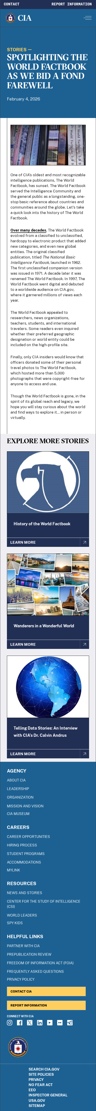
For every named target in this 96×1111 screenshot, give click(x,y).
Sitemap (37, 1106)
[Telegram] (70, 1024)
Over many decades (28, 230)
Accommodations (24, 862)
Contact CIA (21, 991)
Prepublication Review (29, 954)
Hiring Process (22, 845)
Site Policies (41, 1074)
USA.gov (37, 1100)
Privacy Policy (20, 979)
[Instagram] (10, 1024)
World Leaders (22, 915)
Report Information (72, 4)
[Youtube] (50, 1024)
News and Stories (24, 893)
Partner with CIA (23, 946)
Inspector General (48, 1095)
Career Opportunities (28, 837)
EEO (32, 1090)
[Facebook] (20, 1024)
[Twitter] (30, 1024)
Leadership (18, 789)
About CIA (16, 780)
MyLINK (13, 870)
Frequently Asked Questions (35, 971)
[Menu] (87, 17)
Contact (11, 4)
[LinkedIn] (40, 1024)
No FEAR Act (41, 1085)
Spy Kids (15, 923)
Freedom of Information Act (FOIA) (40, 963)
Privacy (36, 1080)
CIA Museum (18, 814)
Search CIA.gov (44, 1069)
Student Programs (26, 854)
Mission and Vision (25, 806)
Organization (20, 797)
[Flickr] (60, 1024)
